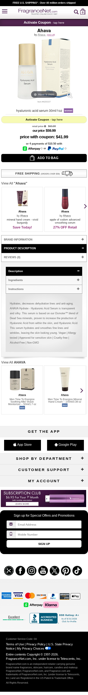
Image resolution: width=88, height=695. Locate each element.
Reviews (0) (12, 257)
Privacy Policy (36, 644)
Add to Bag (47, 158)
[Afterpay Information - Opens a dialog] (33, 148)
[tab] (44, 239)
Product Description (20, 248)
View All (14, 183)
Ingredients (15, 280)
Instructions (16, 289)
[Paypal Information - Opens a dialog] (57, 148)
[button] (4, 11)
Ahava (42, 34)
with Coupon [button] (37, 136)
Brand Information (18, 239)
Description (15, 271)
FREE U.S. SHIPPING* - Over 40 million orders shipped (44, 2)
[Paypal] (53, 596)
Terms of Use (15, 644)
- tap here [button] (44, 22)
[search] (76, 11)
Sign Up (44, 544)
